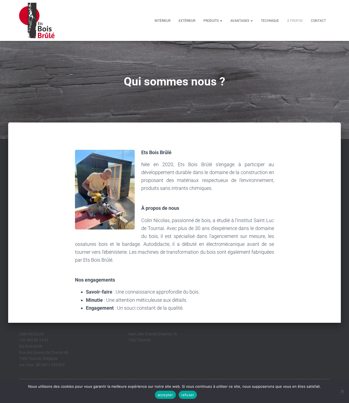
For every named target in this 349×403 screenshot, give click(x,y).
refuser (187, 395)
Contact (318, 21)
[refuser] (342, 391)
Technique (270, 21)
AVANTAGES (240, 21)
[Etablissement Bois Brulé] (37, 20)
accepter (165, 395)
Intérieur (162, 21)
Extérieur (187, 21)
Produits (211, 21)
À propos (295, 21)
